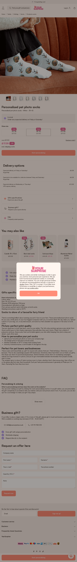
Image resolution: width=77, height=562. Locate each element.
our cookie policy (32, 288)
